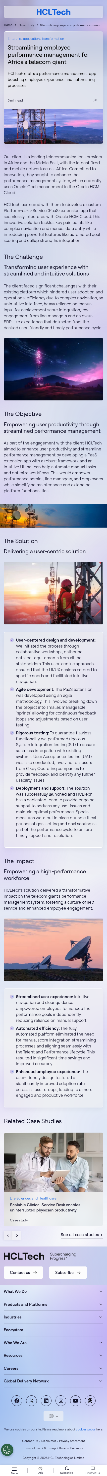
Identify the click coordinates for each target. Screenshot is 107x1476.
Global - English (53, 1416)
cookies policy (86, 1429)
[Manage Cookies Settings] (7, 1450)
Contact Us (30, 1441)
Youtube (75, 1400)
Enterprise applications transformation (36, 39)
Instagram (60, 1400)
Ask (40, 1473)
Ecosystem (13, 1329)
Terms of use (32, 1448)
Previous (8, 1235)
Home (8, 25)
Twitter (31, 1400)
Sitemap (50, 1448)
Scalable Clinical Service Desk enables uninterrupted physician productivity (45, 1207)
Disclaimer (48, 1441)
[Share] (95, 100)
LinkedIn (46, 1400)
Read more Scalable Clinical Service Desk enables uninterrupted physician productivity (53, 1179)
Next (16, 1235)
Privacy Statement (72, 1441)
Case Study (27, 25)
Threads (90, 1400)
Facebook (16, 1400)
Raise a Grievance (71, 1448)
